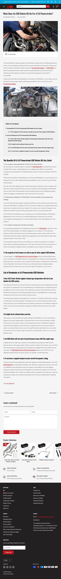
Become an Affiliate (39, 495)
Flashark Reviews (38, 503)
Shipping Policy (7, 519)
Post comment (11, 432)
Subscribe (8, 552)
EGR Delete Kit (37, 167)
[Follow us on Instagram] (7, 567)
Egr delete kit (10, 383)
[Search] (48, 6)
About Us (5, 508)
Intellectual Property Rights (11, 532)
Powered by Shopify (8, 574)
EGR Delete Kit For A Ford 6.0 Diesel (26, 256)
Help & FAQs (37, 493)
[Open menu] (4, 6)
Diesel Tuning (7, 503)
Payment (5, 516)
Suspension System (8, 500)
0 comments (12, 54)
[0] (57, 6)
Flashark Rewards (38, 500)
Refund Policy (7, 522)
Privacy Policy (7, 524)
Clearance (6, 506)
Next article (52, 393)
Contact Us (36, 490)
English (6, 560)
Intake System (7, 498)
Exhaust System (7, 495)
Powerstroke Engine (38, 68)
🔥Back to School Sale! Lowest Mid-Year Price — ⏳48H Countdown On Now (24, 2)
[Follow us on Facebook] (4, 567)
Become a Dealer (38, 498)
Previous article (9, 393)
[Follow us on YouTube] (10, 567)
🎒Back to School (8, 493)
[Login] (53, 6)
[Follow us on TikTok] (13, 567)
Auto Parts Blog (7, 534)
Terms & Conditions (8, 527)
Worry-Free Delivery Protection (12, 529)
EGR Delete (42, 228)
